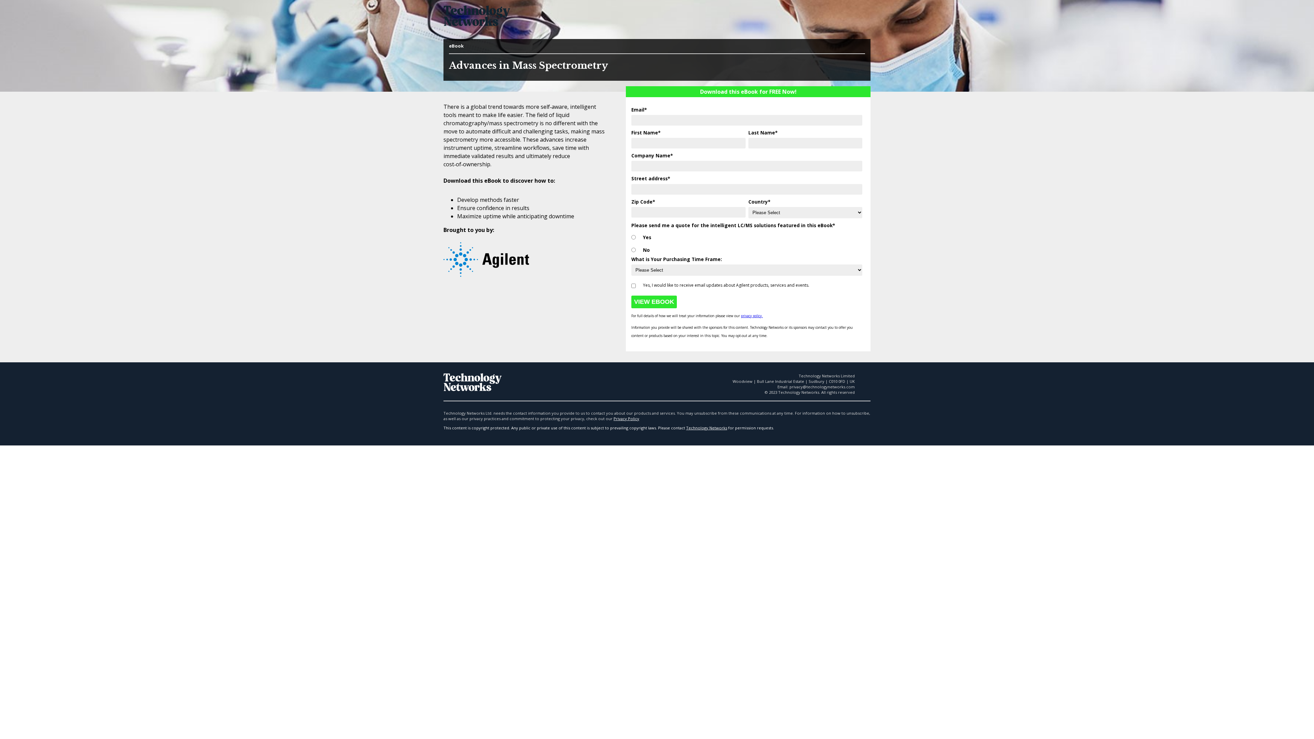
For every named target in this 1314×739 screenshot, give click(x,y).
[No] (633, 250)
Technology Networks (706, 427)
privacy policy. (752, 315)
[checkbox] (746, 242)
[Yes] (633, 237)
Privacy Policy (626, 418)
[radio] (746, 237)
